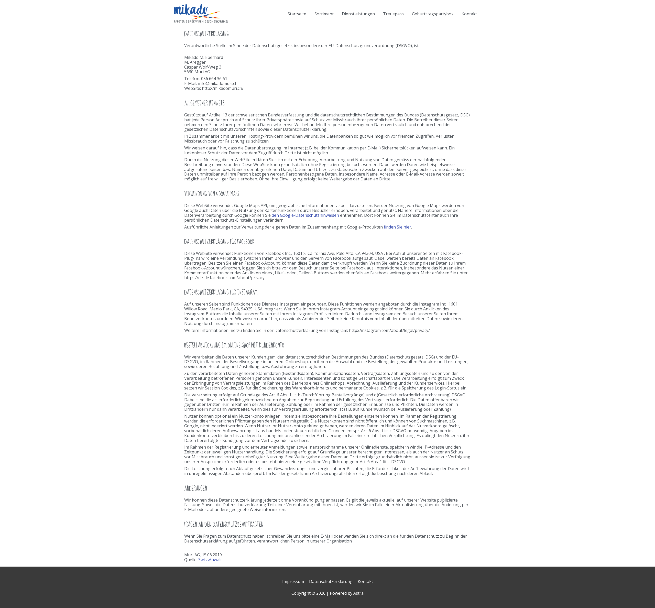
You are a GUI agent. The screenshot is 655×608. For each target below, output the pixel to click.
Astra (358, 593)
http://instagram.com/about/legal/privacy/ (389, 330)
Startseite (297, 14)
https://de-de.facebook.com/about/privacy (224, 277)
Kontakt (469, 14)
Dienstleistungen (358, 14)
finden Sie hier (397, 227)
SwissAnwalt (210, 559)
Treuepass (393, 14)
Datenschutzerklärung (331, 581)
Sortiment (324, 14)
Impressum (293, 581)
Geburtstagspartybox (432, 14)
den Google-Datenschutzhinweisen (305, 215)
